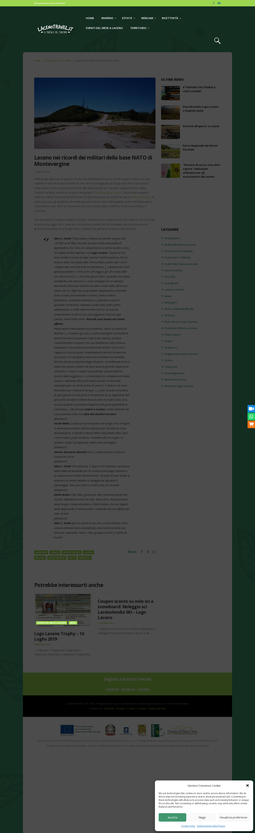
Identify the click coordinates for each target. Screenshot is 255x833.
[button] (247, 785)
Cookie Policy (188, 826)
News (73, 623)
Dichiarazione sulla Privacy (211, 826)
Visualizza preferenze (233, 817)
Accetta (172, 817)
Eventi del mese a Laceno (52, 623)
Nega (202, 817)
